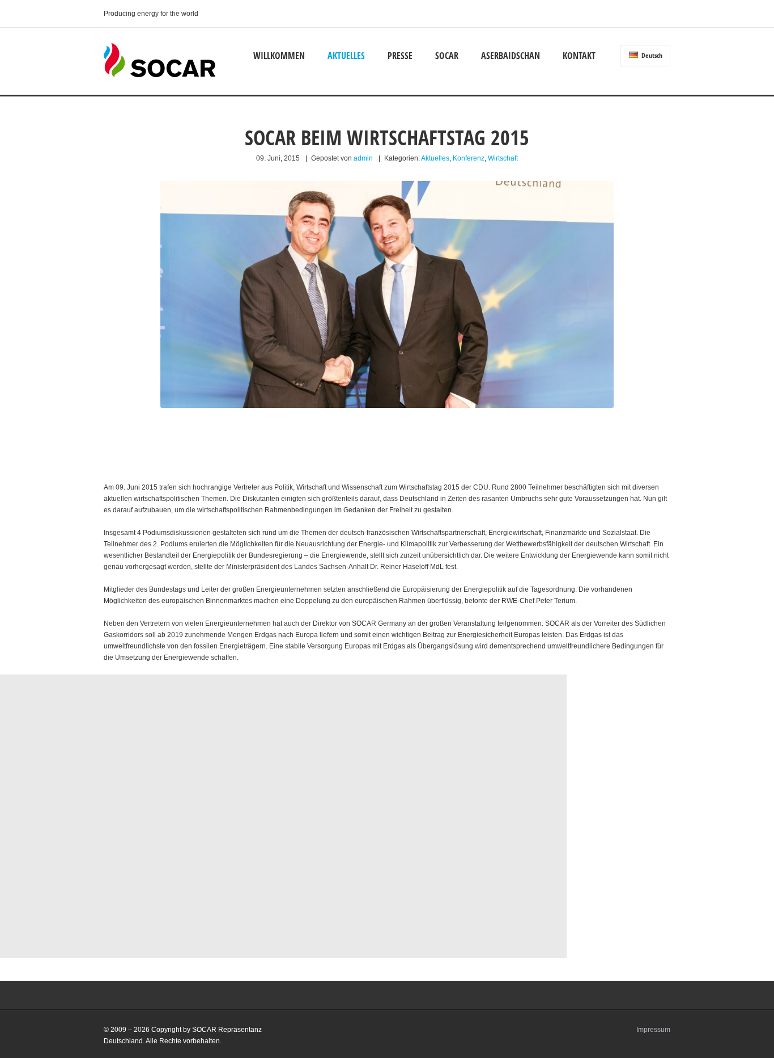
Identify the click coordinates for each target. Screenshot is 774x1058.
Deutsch (651, 55)
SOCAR (446, 55)
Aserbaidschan (510, 55)
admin (363, 158)
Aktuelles (346, 55)
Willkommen (279, 55)
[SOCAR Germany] (159, 75)
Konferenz (468, 158)
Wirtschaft (503, 158)
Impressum (653, 1030)
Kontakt (579, 55)
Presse (400, 55)
